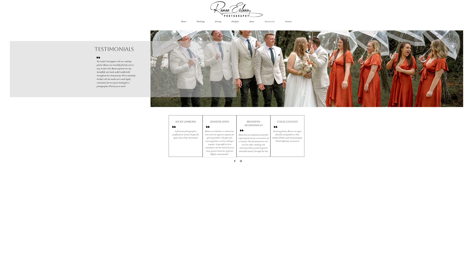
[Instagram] (241, 161)
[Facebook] (235, 161)
